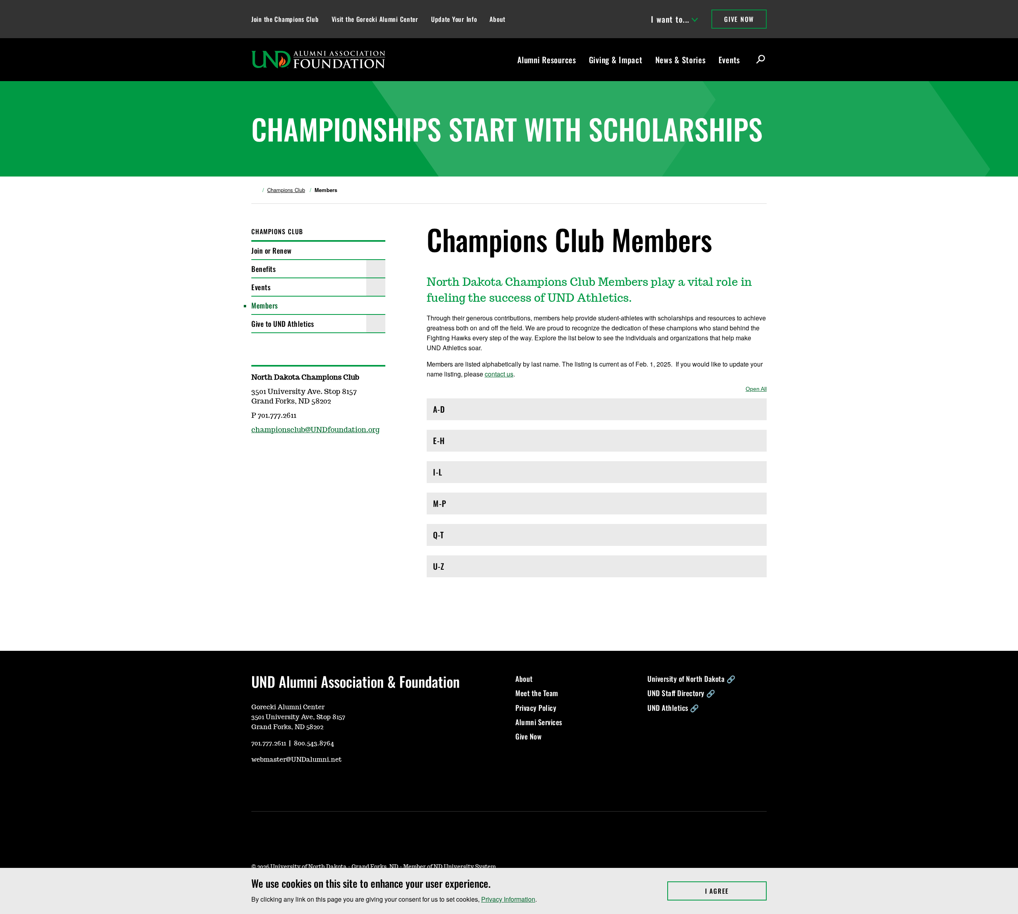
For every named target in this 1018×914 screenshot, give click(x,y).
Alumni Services (538, 722)
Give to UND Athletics (282, 323)
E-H (467, 443)
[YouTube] (256, 783)
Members (264, 305)
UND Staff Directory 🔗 (681, 693)
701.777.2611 (268, 743)
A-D (467, 411)
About (497, 19)
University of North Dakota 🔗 (691, 678)
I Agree (736, 891)
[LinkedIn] (314, 783)
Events (729, 60)
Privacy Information (508, 899)
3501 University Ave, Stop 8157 (298, 717)
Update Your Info (454, 19)
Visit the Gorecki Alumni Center (375, 19)
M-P (467, 505)
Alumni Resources (546, 60)
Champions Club (286, 190)
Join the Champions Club (285, 19)
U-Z (467, 568)
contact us (499, 373)
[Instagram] (276, 783)
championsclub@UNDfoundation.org (315, 430)
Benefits (263, 269)
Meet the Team (536, 693)
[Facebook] (256, 453)
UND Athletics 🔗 (673, 707)
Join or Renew (271, 250)
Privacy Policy (535, 707)
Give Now (739, 19)
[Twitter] (276, 453)
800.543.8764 (314, 743)
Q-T (467, 537)
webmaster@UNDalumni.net (296, 760)
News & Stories (680, 60)
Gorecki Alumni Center (287, 707)
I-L (467, 474)
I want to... (670, 19)
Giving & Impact (616, 60)
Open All (756, 389)
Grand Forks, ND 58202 (287, 727)
